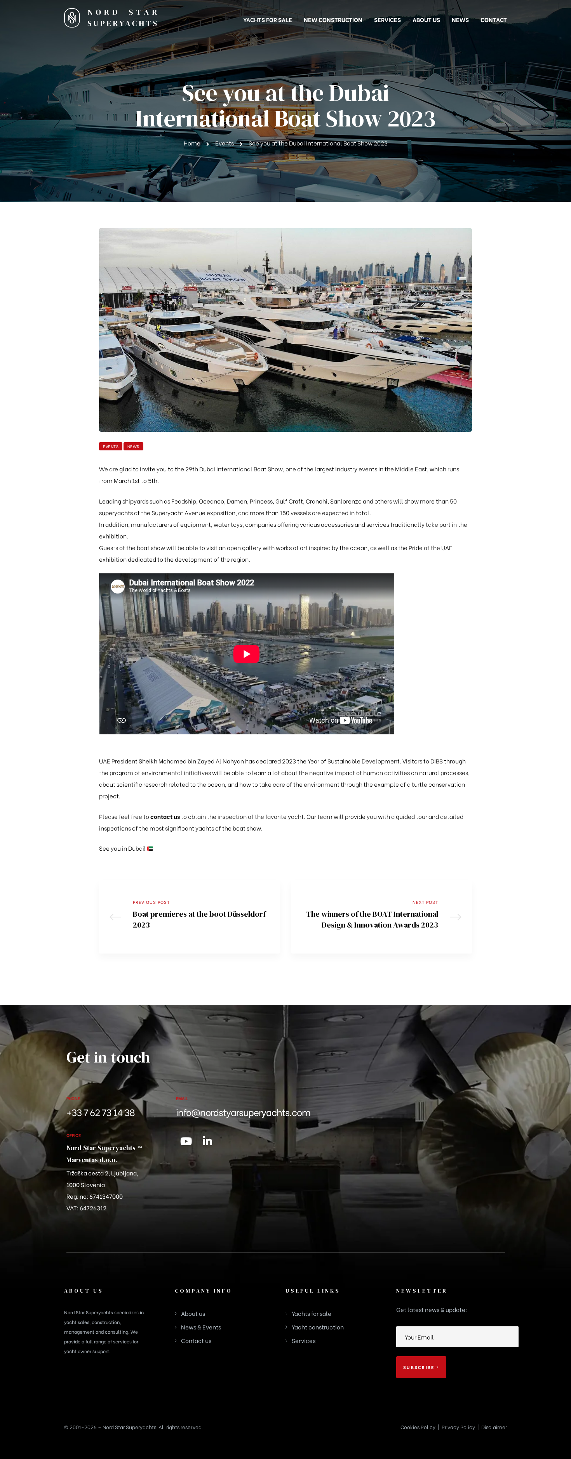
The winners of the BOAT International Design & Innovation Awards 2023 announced (381, 917)
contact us (165, 816)
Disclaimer (494, 1426)
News (133, 446)
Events (224, 142)
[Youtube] (186, 1141)
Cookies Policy (417, 1426)
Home (192, 142)
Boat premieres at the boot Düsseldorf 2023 (189, 917)
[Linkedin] (207, 1141)
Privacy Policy (458, 1426)
